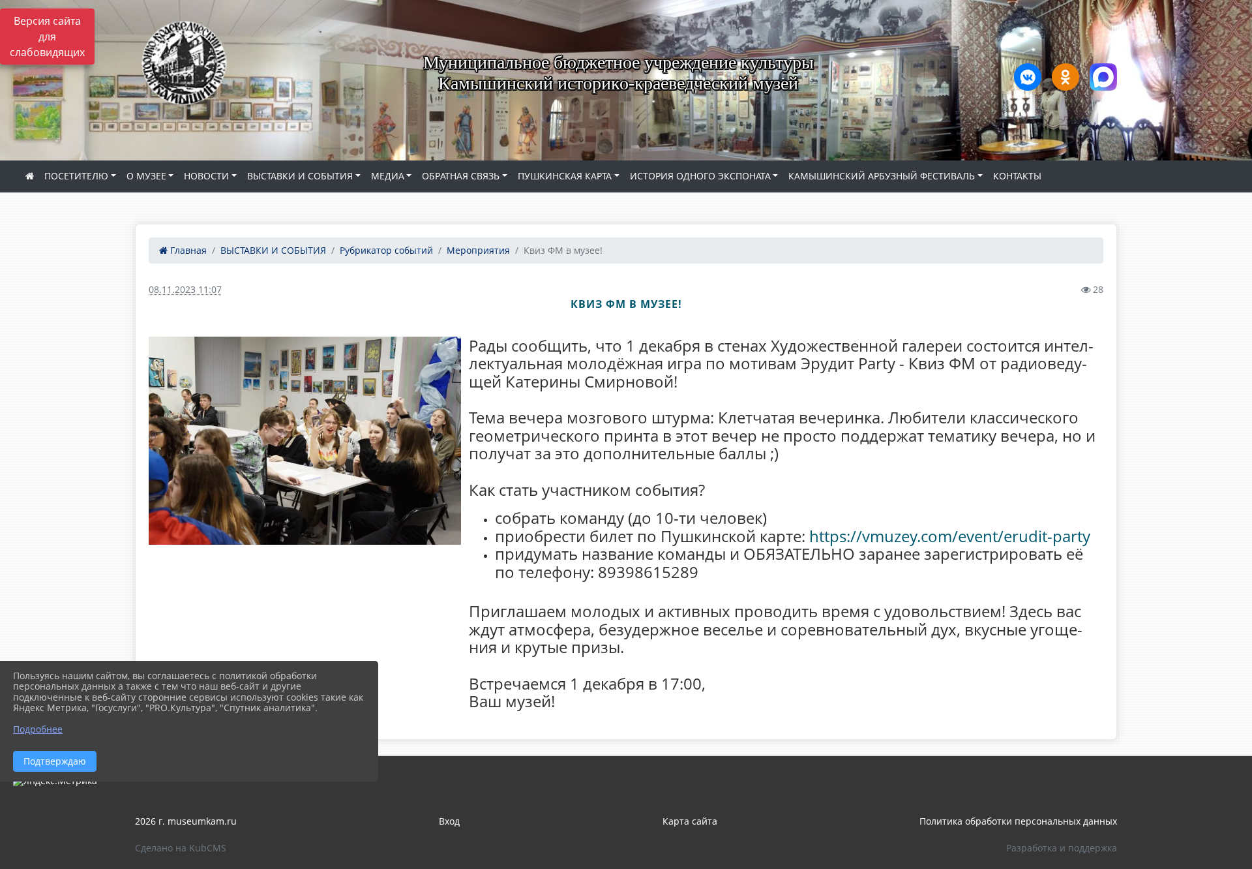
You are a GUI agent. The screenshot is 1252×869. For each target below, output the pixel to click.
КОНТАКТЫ (1017, 176)
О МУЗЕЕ (146, 176)
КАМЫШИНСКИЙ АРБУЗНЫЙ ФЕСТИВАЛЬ (881, 176)
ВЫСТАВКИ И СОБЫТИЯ (300, 176)
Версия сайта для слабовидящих (47, 36)
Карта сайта (690, 821)
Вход (449, 821)
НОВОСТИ (206, 176)
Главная (187, 250)
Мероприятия (478, 250)
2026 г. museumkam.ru (186, 821)
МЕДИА (387, 176)
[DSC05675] (305, 441)
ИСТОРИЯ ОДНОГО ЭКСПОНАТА (700, 176)
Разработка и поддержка (1061, 848)
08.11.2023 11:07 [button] (185, 289)
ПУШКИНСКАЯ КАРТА (565, 176)
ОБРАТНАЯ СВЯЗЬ (460, 176)
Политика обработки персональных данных (1018, 821)
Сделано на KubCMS (180, 848)
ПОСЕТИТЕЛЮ (76, 176)
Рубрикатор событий (386, 250)
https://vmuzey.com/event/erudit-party (949, 536)
